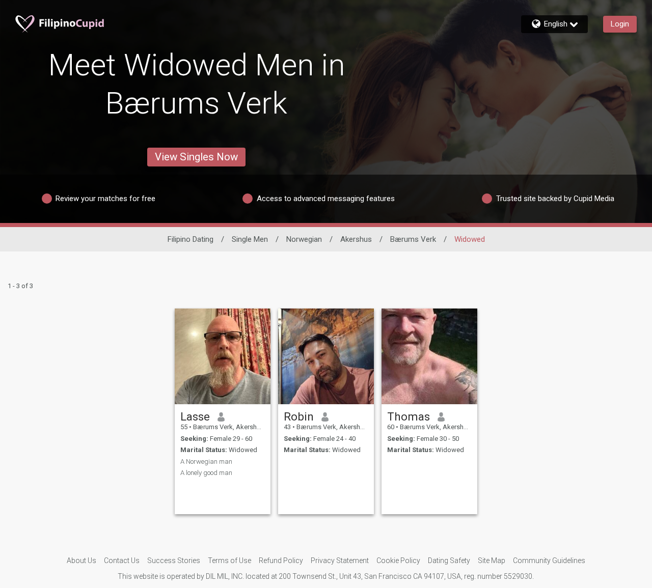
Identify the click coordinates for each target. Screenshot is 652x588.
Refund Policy (281, 560)
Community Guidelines (549, 560)
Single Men (250, 239)
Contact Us (122, 560)
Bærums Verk (413, 239)
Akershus (356, 239)
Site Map (491, 560)
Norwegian (304, 239)
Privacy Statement (340, 560)
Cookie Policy (398, 560)
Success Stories (173, 560)
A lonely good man (206, 473)
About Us (81, 560)
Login (620, 24)
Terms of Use (229, 560)
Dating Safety (449, 560)
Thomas (408, 416)
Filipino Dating (190, 239)
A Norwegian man (206, 461)
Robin (299, 416)
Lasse (195, 416)
